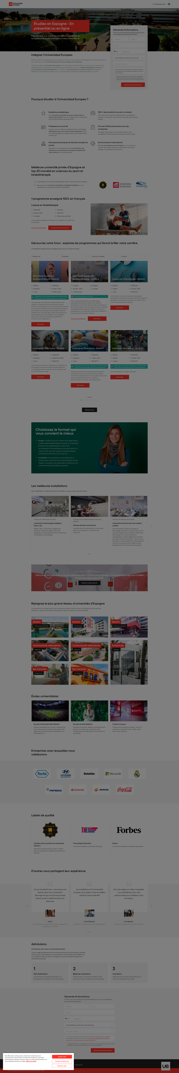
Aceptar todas (62, 1056)
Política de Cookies (31, 1061)
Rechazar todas (62, 1065)
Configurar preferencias (62, 1061)
